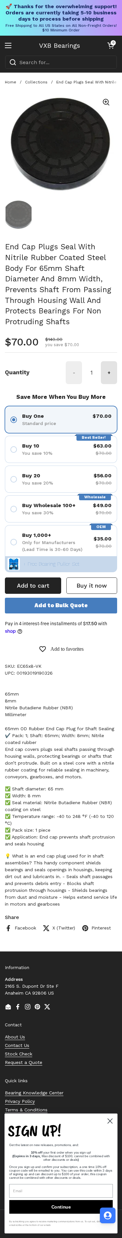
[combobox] (61, 62)
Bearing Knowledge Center (34, 1092)
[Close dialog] (110, 1121)
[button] (110, 45)
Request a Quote (23, 1062)
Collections (36, 82)
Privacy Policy (20, 1101)
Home (10, 82)
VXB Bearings (59, 45)
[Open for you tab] (107, 1215)
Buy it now (91, 585)
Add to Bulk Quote (61, 605)
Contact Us (17, 1045)
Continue (61, 1206)
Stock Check (18, 1053)
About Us (15, 1036)
